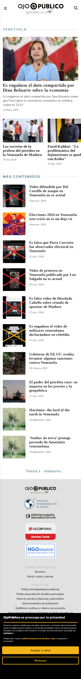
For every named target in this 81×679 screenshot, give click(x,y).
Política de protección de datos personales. (40, 594)
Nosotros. (40, 572)
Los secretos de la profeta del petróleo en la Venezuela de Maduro (22, 150)
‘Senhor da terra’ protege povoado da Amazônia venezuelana (49, 442)
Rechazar (41, 660)
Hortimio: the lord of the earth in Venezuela (49, 412)
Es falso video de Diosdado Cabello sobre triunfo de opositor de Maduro (50, 302)
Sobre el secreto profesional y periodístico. (40, 599)
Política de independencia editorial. (40, 589)
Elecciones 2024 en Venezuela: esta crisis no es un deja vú (53, 217)
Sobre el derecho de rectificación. (40, 603)
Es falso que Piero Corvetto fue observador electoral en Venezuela (51, 246)
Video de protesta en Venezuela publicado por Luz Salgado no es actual (52, 274)
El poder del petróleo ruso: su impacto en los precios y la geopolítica (53, 386)
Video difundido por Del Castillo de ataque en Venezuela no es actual (48, 191)
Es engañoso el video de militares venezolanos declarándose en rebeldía (49, 330)
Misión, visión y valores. (40, 576)
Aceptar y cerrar (41, 650)
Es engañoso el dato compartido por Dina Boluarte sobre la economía (39, 88)
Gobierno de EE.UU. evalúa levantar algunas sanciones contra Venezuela (51, 358)
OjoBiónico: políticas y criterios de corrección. (40, 608)
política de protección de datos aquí (38, 638)
